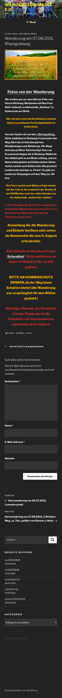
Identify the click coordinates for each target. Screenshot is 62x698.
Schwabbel (15, 256)
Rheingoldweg (46, 134)
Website (9, 458)
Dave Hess (30, 34)
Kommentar (12, 381)
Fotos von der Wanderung (31, 92)
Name (9, 425)
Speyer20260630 (15, 599)
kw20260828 (12, 560)
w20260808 (12, 569)
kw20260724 (12, 579)
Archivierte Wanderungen (26, 346)
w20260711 (11, 589)
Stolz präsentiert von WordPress (21, 690)
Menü (33, 22)
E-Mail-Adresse (15, 442)
